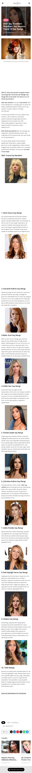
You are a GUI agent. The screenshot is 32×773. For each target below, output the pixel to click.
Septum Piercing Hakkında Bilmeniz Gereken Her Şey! (8, 759)
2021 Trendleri (12, 722)
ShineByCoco (10, 32)
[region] (16, 77)
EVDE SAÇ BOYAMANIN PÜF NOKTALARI (13, 693)
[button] (2, 3)
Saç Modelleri (8, 726)
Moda (5, 20)
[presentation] (27, 751)
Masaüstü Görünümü (17, 769)
